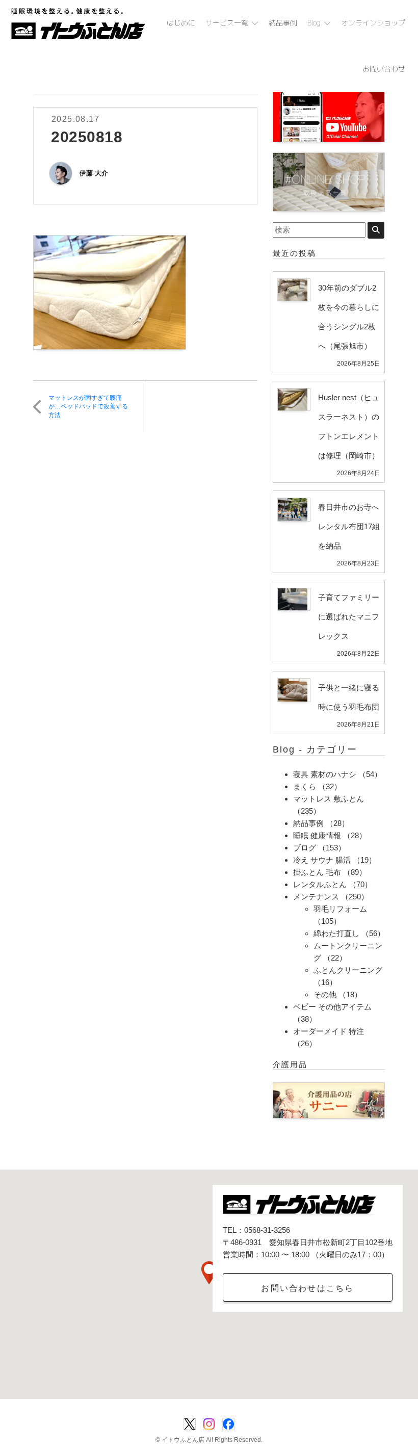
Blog (314, 23)
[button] (209, 1272)
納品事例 (283, 23)
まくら (304, 786)
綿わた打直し (336, 933)
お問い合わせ (383, 68)
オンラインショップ (373, 23)
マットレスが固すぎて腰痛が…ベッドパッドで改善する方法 (88, 406)
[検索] (376, 230)
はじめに (181, 23)
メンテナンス (316, 896)
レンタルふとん (320, 884)
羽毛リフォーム (340, 908)
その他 (325, 994)
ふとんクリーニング (348, 970)
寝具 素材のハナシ (324, 774)
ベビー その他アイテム (332, 1006)
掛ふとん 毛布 (317, 872)
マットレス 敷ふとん (328, 798)
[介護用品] (329, 1100)
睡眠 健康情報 (317, 835)
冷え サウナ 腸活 (322, 860)
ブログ (304, 847)
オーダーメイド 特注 (328, 1031)
